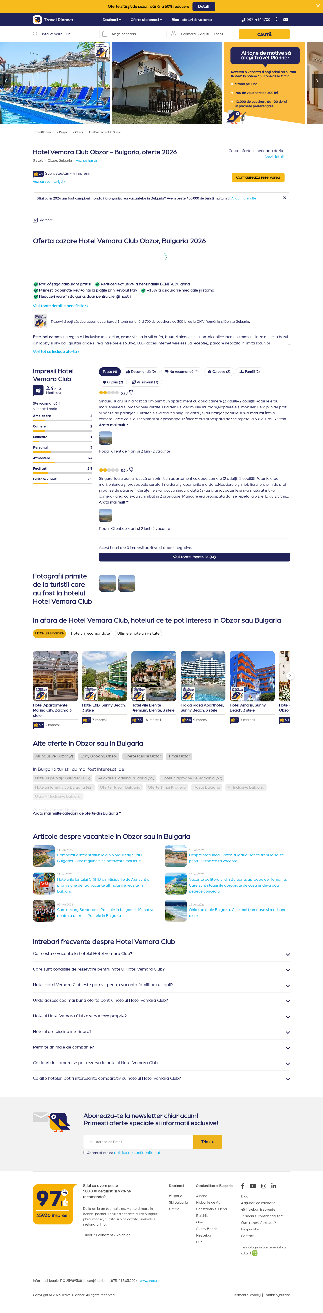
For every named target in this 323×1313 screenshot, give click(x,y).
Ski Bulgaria (178, 1202)
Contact (247, 1236)
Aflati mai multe (243, 198)
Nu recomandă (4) (184, 371)
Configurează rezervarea (258, 177)
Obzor (201, 1222)
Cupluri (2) (115, 382)
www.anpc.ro (150, 1280)
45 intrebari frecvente (258, 1209)
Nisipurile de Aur (209, 1202)
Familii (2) (252, 371)
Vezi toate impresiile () (193, 557)
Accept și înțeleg (125, 1153)
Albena (201, 1196)
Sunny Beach (206, 1229)
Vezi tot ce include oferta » (56, 352)
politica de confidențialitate (138, 1153)
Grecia (174, 1209)
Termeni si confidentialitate (262, 1216)
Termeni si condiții (247, 1295)
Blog (244, 1196)
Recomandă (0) (143, 371)
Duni (199, 1242)
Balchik (202, 1215)
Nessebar (204, 1235)
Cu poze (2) (221, 371)
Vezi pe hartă (86, 160)
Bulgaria (175, 1196)
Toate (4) (110, 371)
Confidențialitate (277, 1295)
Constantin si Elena (211, 1209)
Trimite (207, 1142)
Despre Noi (250, 1229)
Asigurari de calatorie (258, 1203)
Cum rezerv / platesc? (258, 1222)
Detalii (204, 7)
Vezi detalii (275, 157)
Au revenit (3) (147, 382)
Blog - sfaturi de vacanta (192, 20)
